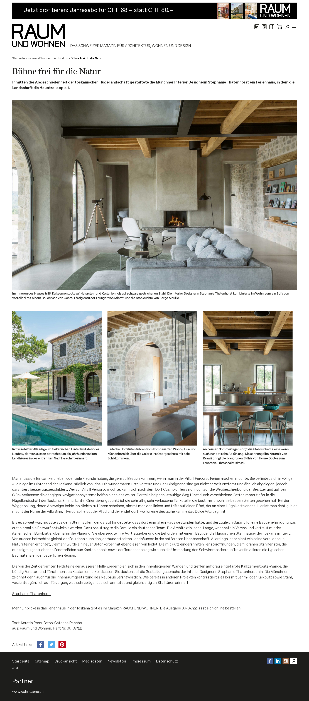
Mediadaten (92, 661)
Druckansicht (66, 661)
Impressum (141, 661)
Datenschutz (167, 661)
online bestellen (227, 608)
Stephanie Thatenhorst (31, 594)
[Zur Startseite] (38, 35)
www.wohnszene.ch (28, 691)
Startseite (21, 661)
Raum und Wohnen (35, 628)
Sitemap (42, 661)
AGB (15, 668)
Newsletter (117, 661)
